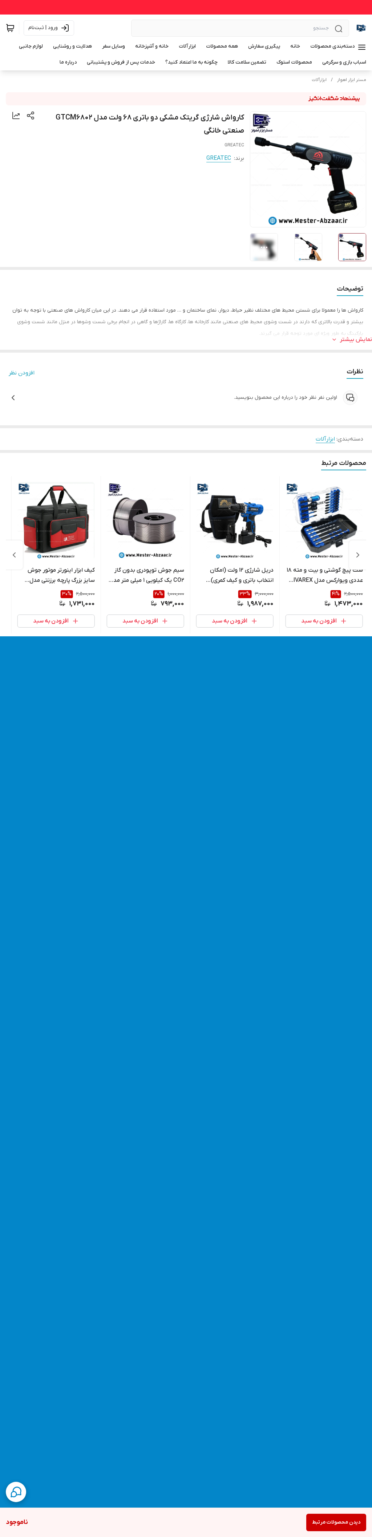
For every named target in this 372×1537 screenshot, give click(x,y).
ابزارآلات (319, 80)
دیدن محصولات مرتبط (336, 1522)
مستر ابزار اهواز (351, 80)
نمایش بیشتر (356, 339)
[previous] (358, 554)
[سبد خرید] (10, 28)
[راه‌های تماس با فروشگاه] (16, 1492)
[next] (14, 554)
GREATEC (218, 158)
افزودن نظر (22, 373)
